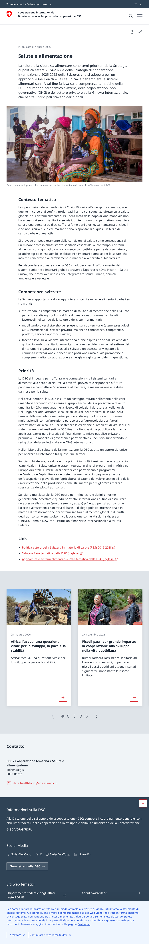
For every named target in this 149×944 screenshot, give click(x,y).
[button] (62, 716)
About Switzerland (94, 893)
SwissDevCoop (21, 854)
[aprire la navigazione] (139, 16)
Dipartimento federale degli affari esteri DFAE (31, 895)
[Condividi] (140, 32)
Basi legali (84, 924)
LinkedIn (84, 854)
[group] (39, 647)
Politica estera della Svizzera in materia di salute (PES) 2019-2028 (67, 547)
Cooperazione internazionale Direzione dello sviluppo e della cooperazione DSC (49, 14)
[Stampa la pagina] (131, 32)
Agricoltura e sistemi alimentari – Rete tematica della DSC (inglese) (68, 559)
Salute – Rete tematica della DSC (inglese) (50, 553)
